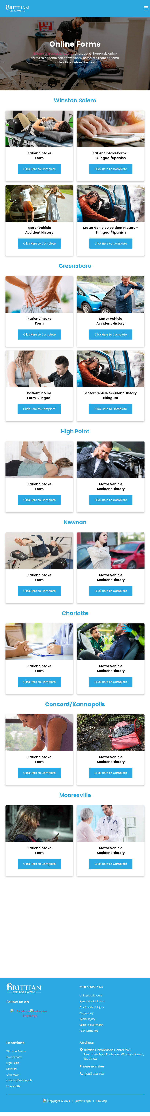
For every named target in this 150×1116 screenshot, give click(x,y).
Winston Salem (16, 1051)
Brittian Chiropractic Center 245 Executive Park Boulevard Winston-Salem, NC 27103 (114, 1054)
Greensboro (13, 1057)
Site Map (101, 1101)
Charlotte (12, 1074)
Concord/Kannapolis (19, 1080)
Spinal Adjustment (91, 1025)
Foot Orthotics (89, 1031)
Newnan (11, 1069)
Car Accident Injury (92, 1007)
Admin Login (83, 1101)
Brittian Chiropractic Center (53, 53)
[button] (146, 8)
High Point (12, 1063)
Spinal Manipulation (92, 1001)
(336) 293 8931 (94, 1074)
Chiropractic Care (91, 995)
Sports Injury (87, 1019)
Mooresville (13, 1086)
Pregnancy (86, 1013)
